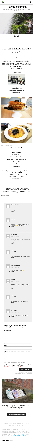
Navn (6, 345)
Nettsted (6, 357)
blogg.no (24, 434)
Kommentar (8, 330)
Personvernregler (20, 373)
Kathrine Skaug (15, 265)
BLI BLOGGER (20, 425)
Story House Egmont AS (19, 435)
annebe (13, 279)
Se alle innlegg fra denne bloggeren (17, 414)
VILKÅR (27, 423)
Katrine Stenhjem (16, 8)
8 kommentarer (16, 51)
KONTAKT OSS (12, 425)
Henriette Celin (15, 205)
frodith (13, 219)
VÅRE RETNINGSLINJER (10, 423)
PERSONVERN (20, 423)
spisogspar (14, 234)
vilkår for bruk (26, 373)
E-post (17, 351)
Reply (12, 211)
